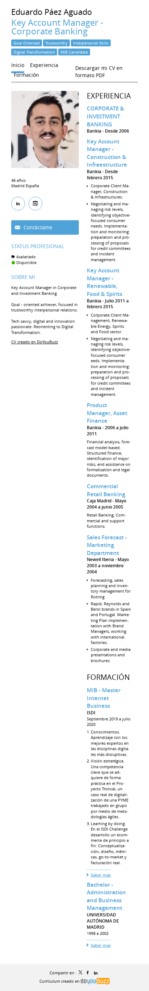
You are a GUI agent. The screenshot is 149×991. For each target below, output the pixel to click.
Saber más (101, 875)
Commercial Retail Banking (106, 490)
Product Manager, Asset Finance (107, 413)
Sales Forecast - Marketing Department (107, 545)
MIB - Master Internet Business (103, 698)
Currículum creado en (60, 981)
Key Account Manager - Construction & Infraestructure (107, 153)
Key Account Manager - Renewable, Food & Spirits (104, 282)
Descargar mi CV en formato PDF (99, 69)
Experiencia (109, 96)
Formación (108, 677)
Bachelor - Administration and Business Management (106, 896)
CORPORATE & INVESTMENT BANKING (105, 116)
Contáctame (37, 227)
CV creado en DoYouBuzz (34, 341)
